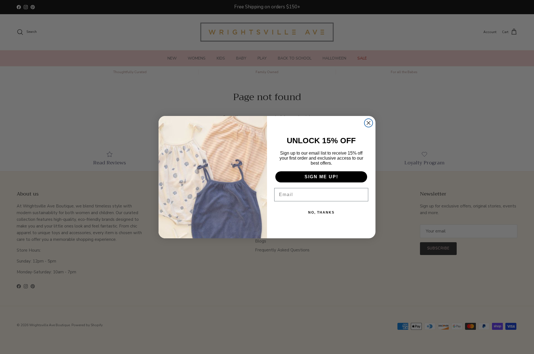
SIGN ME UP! (321, 176)
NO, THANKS (321, 212)
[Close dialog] (368, 123)
